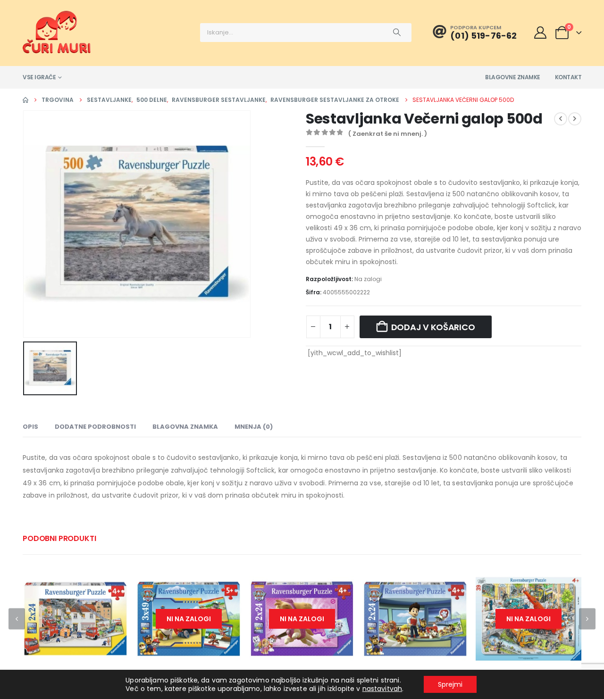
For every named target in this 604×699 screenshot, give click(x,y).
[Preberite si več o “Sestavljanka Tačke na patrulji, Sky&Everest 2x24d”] (339, 581)
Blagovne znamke (512, 77)
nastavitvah (382, 688)
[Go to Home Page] (25, 100)
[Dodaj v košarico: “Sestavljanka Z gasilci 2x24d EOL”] (112, 581)
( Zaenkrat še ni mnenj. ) (387, 133)
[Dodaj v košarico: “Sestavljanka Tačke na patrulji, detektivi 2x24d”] (452, 581)
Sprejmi (450, 684)
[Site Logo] (57, 32)
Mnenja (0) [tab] (254, 426)
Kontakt (568, 77)
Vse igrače (39, 77)
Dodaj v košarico (433, 327)
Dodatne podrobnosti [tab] (95, 426)
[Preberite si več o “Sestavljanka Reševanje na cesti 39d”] (565, 581)
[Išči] (396, 32)
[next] (574, 118)
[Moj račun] (540, 32)
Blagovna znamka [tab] (185, 426)
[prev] (560, 118)
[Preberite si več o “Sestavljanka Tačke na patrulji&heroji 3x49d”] (226, 581)
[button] (16, 618)
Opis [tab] (30, 426)
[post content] (75, 619)
